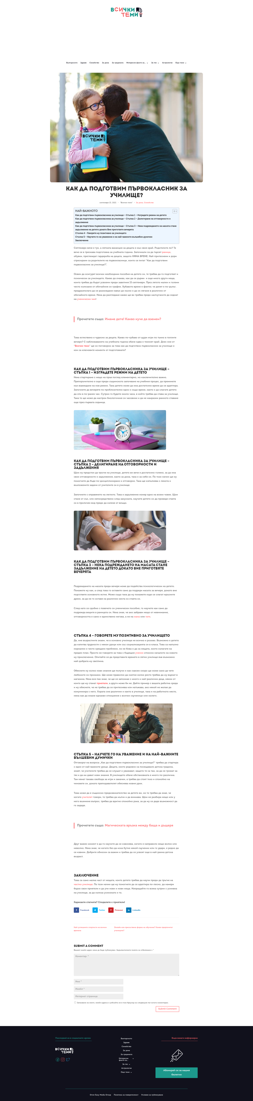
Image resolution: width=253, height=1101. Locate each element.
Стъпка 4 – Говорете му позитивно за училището (100, 233)
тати (147, 617)
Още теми (179, 63)
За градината (117, 63)
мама (137, 617)
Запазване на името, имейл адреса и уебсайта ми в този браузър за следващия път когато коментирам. (123, 1003)
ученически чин (86, 299)
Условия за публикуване (152, 1095)
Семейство (94, 63)
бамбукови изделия (117, 402)
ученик (139, 653)
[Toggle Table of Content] (173, 211)
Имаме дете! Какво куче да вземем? (133, 319)
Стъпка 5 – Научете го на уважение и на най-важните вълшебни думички (113, 237)
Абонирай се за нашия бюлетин (176, 1072)
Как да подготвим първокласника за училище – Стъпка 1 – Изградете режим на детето (121, 215)
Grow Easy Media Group (100, 1095)
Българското (71, 63)
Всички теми (82, 346)
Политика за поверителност (126, 1095)
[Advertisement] (126, 38)
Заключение (81, 240)
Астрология (167, 63)
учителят (87, 797)
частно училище (83, 884)
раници (166, 252)
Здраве (83, 63)
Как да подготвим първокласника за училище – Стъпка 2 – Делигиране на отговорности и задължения (123, 221)
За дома (105, 63)
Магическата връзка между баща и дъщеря (139, 825)
